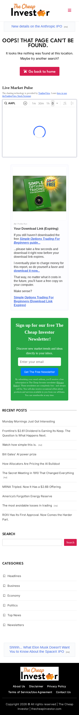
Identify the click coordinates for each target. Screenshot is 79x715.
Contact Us (63, 692)
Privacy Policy (56, 686)
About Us (19, 686)
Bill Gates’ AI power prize (19, 454)
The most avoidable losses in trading (30, 505)
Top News (14, 615)
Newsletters (15, 625)
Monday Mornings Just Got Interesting (28, 421)
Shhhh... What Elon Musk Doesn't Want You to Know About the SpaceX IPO (39, 649)
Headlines (14, 576)
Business (13, 586)
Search (8, 534)
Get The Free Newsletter (39, 371)
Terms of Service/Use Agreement (30, 692)
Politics (12, 605)
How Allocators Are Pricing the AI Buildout (31, 464)
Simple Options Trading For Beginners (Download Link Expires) (34, 301)
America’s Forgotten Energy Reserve (27, 496)
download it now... (27, 270)
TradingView (44, 93)
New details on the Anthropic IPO (40, 26)
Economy (13, 595)
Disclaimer (36, 686)
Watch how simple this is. (22, 444)
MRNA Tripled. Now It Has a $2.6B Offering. (31, 487)
